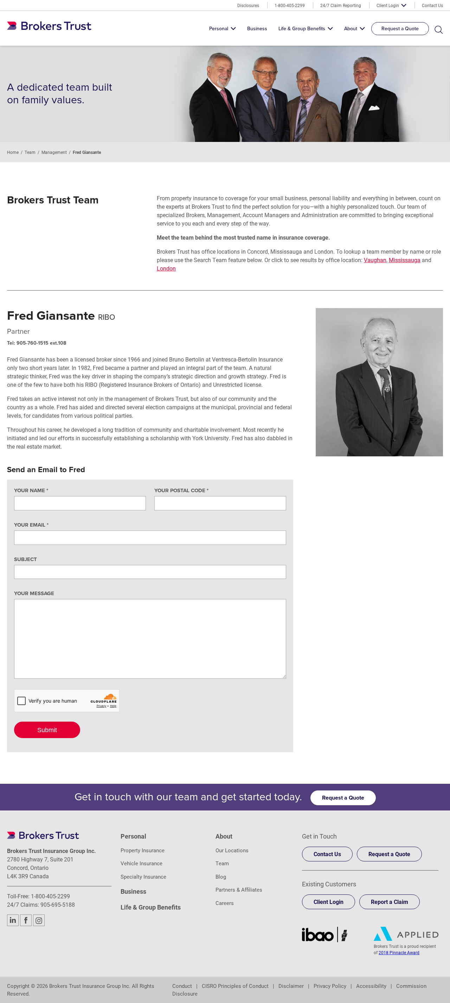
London (166, 268)
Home (13, 152)
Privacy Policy (330, 985)
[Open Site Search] (439, 30)
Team (30, 152)
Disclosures (248, 5)
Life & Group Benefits (301, 29)
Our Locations (232, 850)
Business (257, 29)
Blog (221, 876)
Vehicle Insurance (141, 863)
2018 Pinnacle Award (399, 952)
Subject (25, 559)
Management (54, 152)
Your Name (31, 490)
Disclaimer (291, 985)
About (350, 29)
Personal (218, 29)
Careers (225, 902)
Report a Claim (389, 901)
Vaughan (375, 259)
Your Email (31, 525)
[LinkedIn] (13, 920)
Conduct (182, 985)
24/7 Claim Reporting (340, 5)
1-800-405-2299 (290, 5)
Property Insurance (143, 850)
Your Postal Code (181, 490)
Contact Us (432, 5)
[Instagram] (39, 920)
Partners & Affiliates (239, 889)
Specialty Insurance (143, 876)
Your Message (34, 593)
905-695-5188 (57, 904)
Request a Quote (400, 29)
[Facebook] (26, 920)
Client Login (388, 5)
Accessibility (371, 985)
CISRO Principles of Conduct (235, 985)
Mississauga (404, 259)
